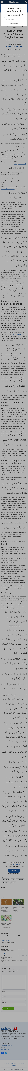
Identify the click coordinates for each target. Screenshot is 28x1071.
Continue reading (14, 23)
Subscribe (20, 19)
